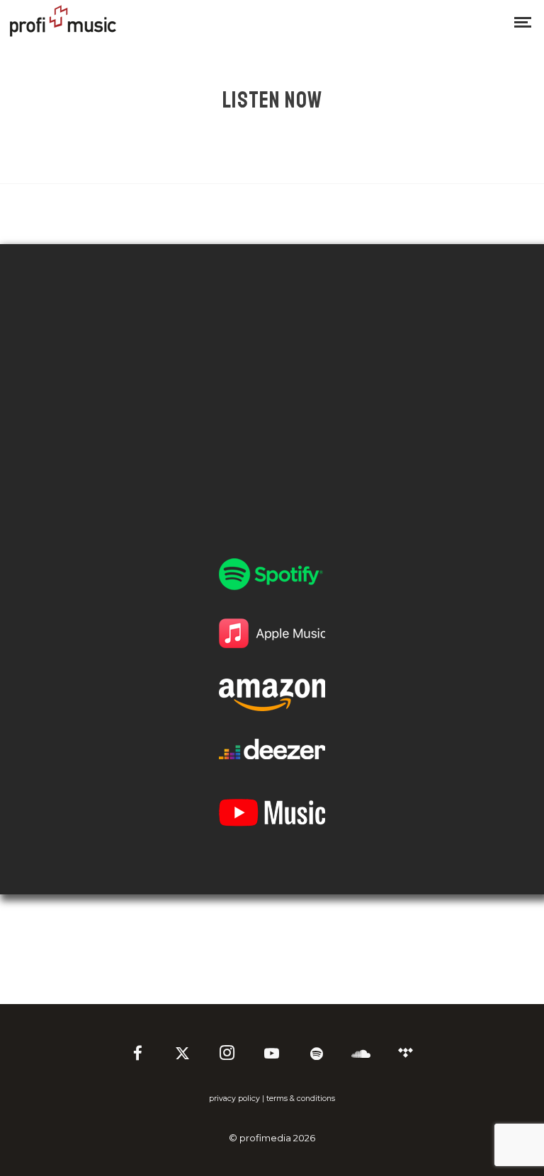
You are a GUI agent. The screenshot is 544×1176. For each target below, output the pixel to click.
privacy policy (234, 1098)
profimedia (265, 1137)
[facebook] (138, 1055)
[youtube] (271, 1061)
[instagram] (227, 1055)
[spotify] (317, 1055)
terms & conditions (300, 1098)
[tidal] (406, 1055)
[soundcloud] (361, 1055)
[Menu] (523, 21)
